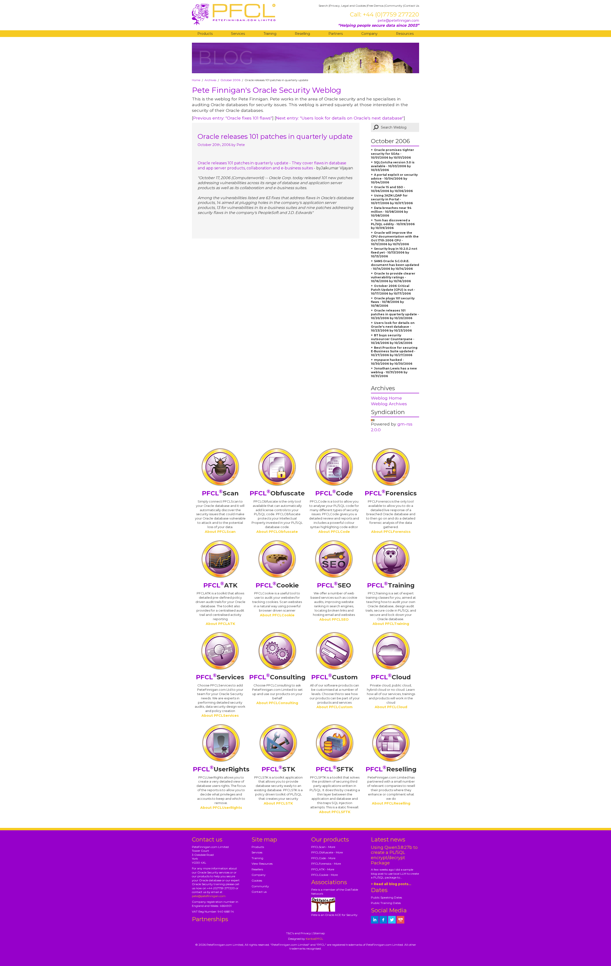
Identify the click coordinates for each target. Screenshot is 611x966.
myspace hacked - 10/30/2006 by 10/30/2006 (391, 361)
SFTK (334, 769)
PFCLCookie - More (324, 875)
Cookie (277, 585)
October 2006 (230, 80)
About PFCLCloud (391, 707)
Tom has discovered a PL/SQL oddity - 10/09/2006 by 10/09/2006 (393, 224)
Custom (334, 677)
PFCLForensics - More (326, 863)
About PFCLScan (220, 532)
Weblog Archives (389, 403)
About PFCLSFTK (334, 812)
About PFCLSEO (334, 619)
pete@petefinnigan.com (398, 20)
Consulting (277, 677)
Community (393, 5)
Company (369, 33)
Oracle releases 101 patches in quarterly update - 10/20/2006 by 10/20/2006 (395, 314)
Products (205, 33)
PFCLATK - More (322, 869)
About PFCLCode (334, 532)
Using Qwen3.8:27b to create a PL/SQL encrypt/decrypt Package (394, 855)
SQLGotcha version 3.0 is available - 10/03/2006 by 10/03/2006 (393, 166)
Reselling (302, 33)
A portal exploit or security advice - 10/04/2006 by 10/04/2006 (394, 178)
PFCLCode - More (323, 858)
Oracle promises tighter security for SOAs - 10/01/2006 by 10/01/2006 (392, 153)
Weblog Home (386, 397)
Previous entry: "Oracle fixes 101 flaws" (232, 117)
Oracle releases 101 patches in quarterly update (275, 136)
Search (323, 5)
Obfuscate (277, 493)
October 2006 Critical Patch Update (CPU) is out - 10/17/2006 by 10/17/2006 (393, 289)
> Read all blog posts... (391, 884)
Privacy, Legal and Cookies (347, 5)
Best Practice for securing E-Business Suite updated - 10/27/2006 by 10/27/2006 (394, 351)
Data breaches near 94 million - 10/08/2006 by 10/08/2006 (391, 211)
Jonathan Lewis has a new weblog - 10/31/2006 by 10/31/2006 (394, 372)
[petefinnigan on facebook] (383, 920)
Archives (210, 80)
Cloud (391, 677)
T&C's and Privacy (298, 933)
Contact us (259, 891)
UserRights (221, 769)
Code (334, 493)
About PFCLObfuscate (277, 532)
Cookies (257, 880)
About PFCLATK (220, 624)
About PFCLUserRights (221, 807)
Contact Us (411, 5)
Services (238, 33)
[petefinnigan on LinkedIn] (375, 920)
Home (196, 80)
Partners (335, 33)
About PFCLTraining (391, 624)
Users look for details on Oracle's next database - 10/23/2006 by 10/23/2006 (393, 326)
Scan (220, 493)
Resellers (257, 869)
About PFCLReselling (391, 803)
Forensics (391, 493)
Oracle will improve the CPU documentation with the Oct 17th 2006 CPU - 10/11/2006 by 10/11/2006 (395, 238)
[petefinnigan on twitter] (392, 920)
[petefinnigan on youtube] (400, 920)
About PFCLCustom (334, 707)
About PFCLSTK (278, 803)
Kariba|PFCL (314, 938)
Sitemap (319, 933)
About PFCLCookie (277, 615)
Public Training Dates (386, 903)
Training (269, 33)
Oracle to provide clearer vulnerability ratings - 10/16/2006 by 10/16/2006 (393, 277)
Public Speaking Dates (386, 897)
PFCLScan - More (323, 847)
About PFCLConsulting (277, 703)
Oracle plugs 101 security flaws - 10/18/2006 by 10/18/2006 (393, 302)
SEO (334, 585)
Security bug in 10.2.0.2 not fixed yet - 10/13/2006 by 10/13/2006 (394, 252)
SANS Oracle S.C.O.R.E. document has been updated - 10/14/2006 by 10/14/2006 (395, 264)
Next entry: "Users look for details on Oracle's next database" (340, 117)
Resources (405, 33)
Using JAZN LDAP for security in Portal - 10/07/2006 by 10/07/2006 (392, 199)
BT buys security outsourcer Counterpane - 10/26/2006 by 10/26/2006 (392, 339)
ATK (220, 585)
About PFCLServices (220, 715)
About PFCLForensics (391, 532)
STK (278, 769)
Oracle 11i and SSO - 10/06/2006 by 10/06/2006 (392, 189)
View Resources (262, 863)
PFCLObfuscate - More (327, 852)
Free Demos (375, 5)
